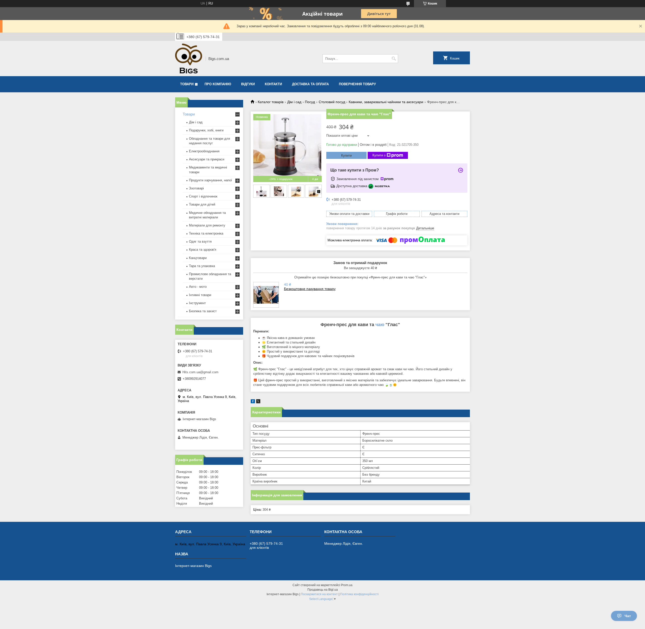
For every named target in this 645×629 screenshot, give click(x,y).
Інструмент (197, 303)
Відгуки (248, 84)
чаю (379, 324)
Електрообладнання (204, 151)
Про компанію (218, 84)
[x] (258, 402)
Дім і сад (294, 102)
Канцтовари (198, 258)
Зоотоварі (196, 188)
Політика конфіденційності (359, 594)
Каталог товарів (270, 102)
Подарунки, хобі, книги (206, 130)
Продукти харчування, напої (210, 180)
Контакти (273, 84)
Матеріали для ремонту (207, 225)
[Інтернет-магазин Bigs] (188, 58)
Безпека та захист (203, 311)
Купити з (378, 155)
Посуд (310, 102)
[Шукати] (393, 58)
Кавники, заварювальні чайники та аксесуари (386, 102)
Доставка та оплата (310, 84)
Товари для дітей (202, 204)
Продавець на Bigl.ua (322, 589)
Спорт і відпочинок (203, 196)
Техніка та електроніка (206, 233)
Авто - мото (198, 287)
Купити (346, 155)
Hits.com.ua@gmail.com (200, 372)
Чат (628, 616)
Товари (187, 84)
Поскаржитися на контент (319, 594)
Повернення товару (357, 84)
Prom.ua (346, 585)
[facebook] (253, 402)
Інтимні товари (200, 295)
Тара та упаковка (202, 266)
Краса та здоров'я (202, 249)
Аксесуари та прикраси (206, 159)
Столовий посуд (332, 102)
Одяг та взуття (200, 241)
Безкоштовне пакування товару (310, 289)
